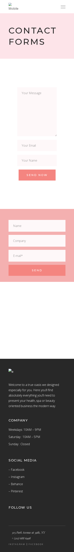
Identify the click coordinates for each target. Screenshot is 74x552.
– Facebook (16, 470)
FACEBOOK (36, 544)
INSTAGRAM (17, 544)
